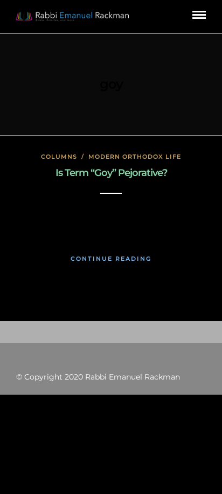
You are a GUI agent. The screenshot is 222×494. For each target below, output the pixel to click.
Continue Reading (111, 258)
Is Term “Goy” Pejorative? (111, 173)
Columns (59, 156)
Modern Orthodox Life (134, 156)
